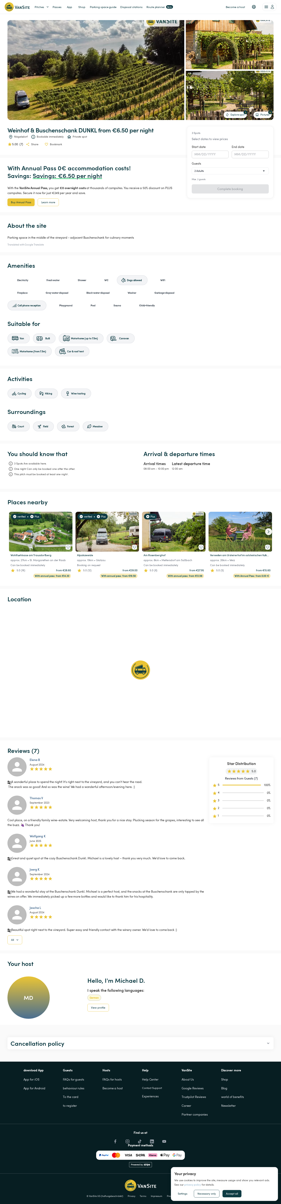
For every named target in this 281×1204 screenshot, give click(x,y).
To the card (70, 1097)
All (12, 940)
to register (70, 1106)
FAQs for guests (73, 1079)
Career (186, 1106)
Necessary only (206, 1193)
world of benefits (232, 1097)
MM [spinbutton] (197, 154)
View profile (98, 1007)
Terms (143, 1195)
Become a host (112, 1088)
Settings (182, 1193)
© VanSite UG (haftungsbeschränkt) (105, 1195)
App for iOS (31, 1079)
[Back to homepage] (17, 6)
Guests (196, 163)
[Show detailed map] (140, 670)
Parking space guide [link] (103, 7)
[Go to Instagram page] (127, 1140)
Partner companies (195, 1114)
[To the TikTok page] (139, 1140)
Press (169, 1195)
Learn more (48, 202)
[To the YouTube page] (164, 1140)
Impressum (156, 1195)
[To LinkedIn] (151, 1140)
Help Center (150, 1079)
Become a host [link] (235, 7)
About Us (188, 1079)
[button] (254, 7)
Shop (224, 1079)
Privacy (131, 1195)
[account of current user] (269, 7)
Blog (224, 1088)
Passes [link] (57, 7)
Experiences (150, 1096)
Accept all (232, 1193)
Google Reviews (193, 1088)
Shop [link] (81, 7)
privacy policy (192, 1184)
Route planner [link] (159, 7)
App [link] (69, 7)
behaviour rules (73, 1088)
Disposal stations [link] (131, 7)
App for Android (34, 1088)
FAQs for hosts (112, 1079)
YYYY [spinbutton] (212, 154)
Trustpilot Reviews (194, 1097)
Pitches (39, 7)
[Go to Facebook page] (115, 1140)
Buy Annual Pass (21, 202)
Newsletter (228, 1106)
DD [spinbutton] (204, 154)
